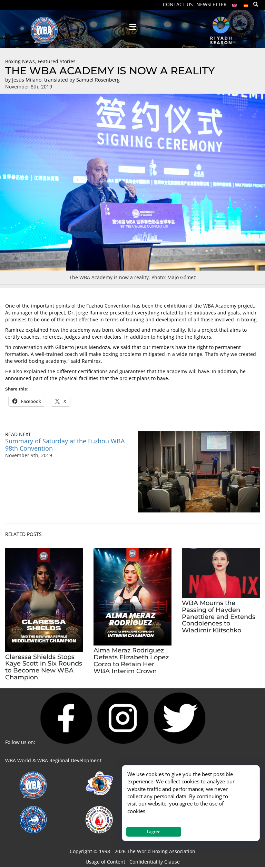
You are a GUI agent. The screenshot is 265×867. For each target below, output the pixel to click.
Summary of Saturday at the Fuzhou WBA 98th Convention (65, 444)
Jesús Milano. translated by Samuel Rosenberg (66, 79)
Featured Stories (57, 61)
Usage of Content (105, 861)
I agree (153, 832)
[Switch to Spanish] (246, 4)
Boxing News (20, 61)
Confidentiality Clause (154, 861)
